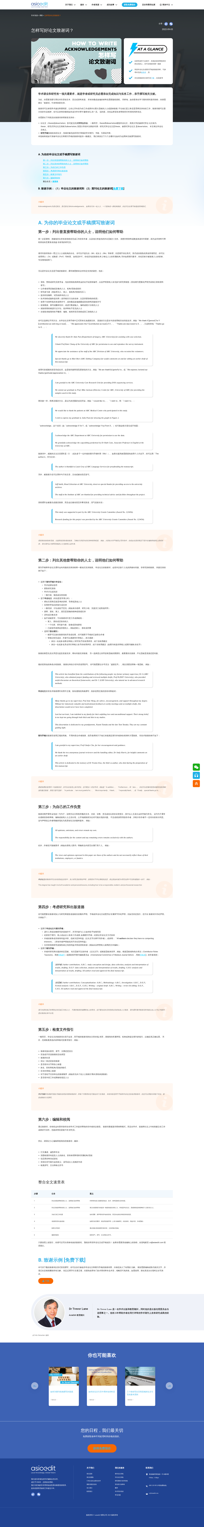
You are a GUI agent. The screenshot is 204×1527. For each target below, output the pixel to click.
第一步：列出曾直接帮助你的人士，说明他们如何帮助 (65, 160)
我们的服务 (119, 1468)
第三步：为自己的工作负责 (54, 167)
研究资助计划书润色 (121, 1481)
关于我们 (90, 1468)
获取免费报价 (129, 5)
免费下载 (118, 188)
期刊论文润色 (119, 1474)
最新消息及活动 (92, 1484)
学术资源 (34, 15)
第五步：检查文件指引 (52, 174)
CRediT (61, 955)
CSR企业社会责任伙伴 (94, 1481)
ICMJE (142, 955)
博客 (41, 15)
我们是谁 (89, 1474)
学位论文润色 (119, 1477)
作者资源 (95, 5)
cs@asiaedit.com (153, 1493)
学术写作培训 (119, 1491)
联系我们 (89, 1491)
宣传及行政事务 (120, 1484)
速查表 (55, 181)
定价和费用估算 (148, 5)
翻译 (116, 1488)
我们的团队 (90, 1477)
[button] (34, 1385)
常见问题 (118, 1495)
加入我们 (89, 1488)
